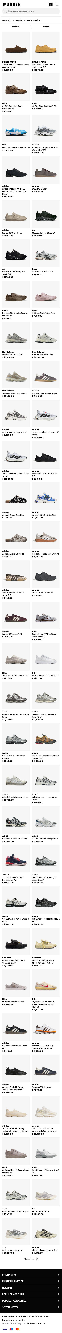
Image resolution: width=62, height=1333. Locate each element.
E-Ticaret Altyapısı (16, 1323)
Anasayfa (6, 20)
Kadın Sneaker (34, 20)
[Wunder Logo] (11, 4)
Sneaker (19, 20)
